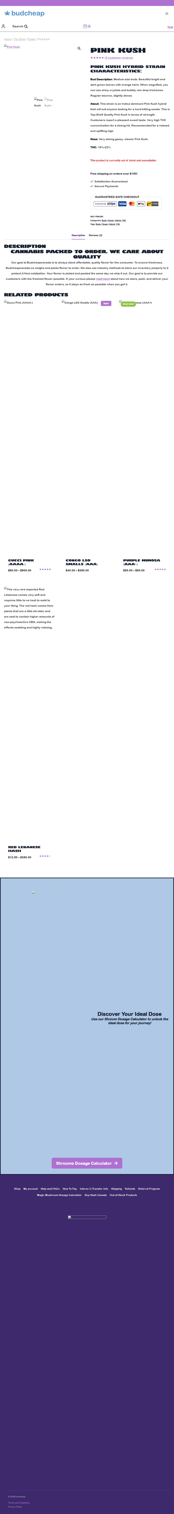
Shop (17, 1188)
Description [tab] (78, 235)
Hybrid (118, 220)
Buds (104, 220)
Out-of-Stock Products (123, 1195)
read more (103, 278)
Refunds (130, 1188)
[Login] (3, 26)
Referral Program (149, 1188)
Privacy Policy (15, 1507)
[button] (79, 48)
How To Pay (70, 1188)
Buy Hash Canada (96, 1195)
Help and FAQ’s (50, 1188)
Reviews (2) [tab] (95, 235)
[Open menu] (167, 13)
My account (30, 1188)
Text (170, 27)
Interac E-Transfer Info (94, 1188)
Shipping (116, 1188)
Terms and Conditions (19, 1503)
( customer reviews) (119, 57)
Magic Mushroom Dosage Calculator (59, 1195)
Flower (111, 220)
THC (124, 220)
